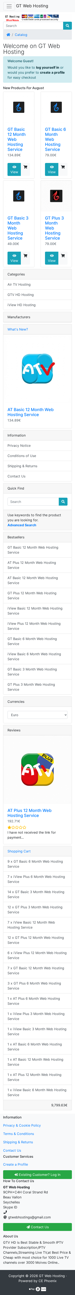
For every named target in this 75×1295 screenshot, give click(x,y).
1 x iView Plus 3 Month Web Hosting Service (36, 1016)
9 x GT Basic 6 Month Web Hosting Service (35, 863)
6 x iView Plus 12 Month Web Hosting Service (37, 955)
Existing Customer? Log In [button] (39, 1175)
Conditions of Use (22, 456)
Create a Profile (15, 1164)
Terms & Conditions (18, 1134)
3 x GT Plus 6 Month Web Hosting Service (34, 985)
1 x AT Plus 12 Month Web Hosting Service (34, 1077)
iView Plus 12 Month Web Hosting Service (34, 626)
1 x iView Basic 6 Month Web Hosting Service (37, 1092)
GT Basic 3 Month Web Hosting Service (32, 671)
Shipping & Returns (22, 466)
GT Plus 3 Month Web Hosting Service (31, 687)
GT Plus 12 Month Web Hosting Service (32, 595)
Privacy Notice (19, 445)
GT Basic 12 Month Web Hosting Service (17, 139)
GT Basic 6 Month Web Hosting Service (32, 641)
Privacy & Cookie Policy (22, 1125)
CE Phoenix (48, 1281)
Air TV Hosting (19, 284)
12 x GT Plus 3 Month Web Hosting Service (35, 909)
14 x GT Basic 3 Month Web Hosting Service (36, 894)
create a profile (52, 72)
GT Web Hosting (32, 5)
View (14, 172)
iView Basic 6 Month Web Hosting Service (34, 656)
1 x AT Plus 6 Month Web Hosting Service (34, 1001)
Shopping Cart (19, 851)
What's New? (18, 329)
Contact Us (16, 476)
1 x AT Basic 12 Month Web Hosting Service (35, 1062)
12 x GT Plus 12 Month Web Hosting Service (36, 940)
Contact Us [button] (39, 1227)
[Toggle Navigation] (9, 6)
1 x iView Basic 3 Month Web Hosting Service (37, 1031)
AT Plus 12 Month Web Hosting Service (32, 565)
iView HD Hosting (22, 305)
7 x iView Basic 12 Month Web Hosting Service (31, 924)
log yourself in (47, 67)
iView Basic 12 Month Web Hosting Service (35, 610)
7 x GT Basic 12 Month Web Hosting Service (36, 970)
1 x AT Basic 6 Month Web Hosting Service (35, 1046)
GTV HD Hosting (21, 295)
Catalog (21, 35)
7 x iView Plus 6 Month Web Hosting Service (36, 879)
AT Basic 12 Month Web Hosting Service (31, 412)
